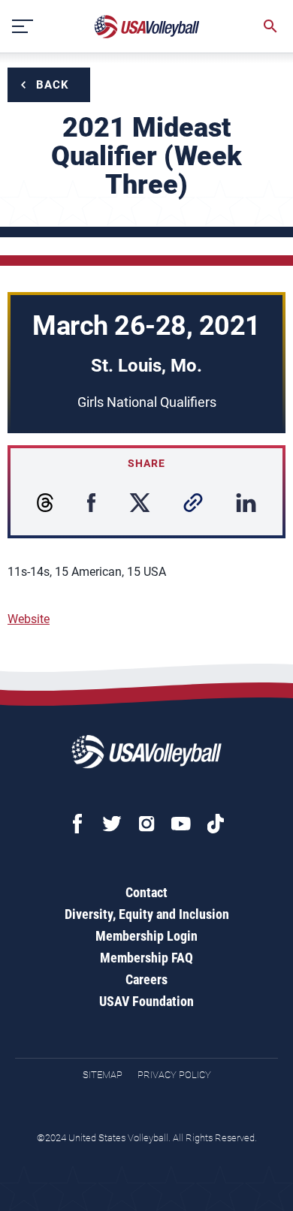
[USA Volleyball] (147, 26)
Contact (146, 892)
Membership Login (146, 936)
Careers (146, 979)
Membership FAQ (146, 957)
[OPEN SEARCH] (270, 26)
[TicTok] (215, 823)
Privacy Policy (174, 1074)
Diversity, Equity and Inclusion (147, 914)
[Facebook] (77, 823)
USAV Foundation (146, 1001)
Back (52, 85)
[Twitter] (111, 823)
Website (29, 619)
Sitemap (102, 1074)
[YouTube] (181, 823)
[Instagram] (146, 823)
